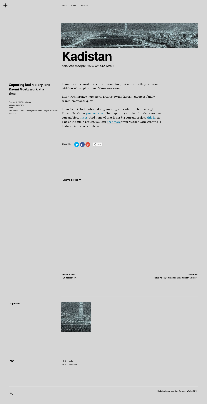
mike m (28, 102)
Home (64, 5)
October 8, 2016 (15, 102)
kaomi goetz (31, 110)
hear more (114, 121)
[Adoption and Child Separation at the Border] (76, 317)
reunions (12, 113)
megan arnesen (50, 110)
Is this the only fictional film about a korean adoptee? (175, 276)
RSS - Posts (67, 360)
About (73, 5)
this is (83, 117)
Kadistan (87, 56)
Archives (84, 5)
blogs (22, 110)
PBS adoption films (69, 276)
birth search (13, 110)
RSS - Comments (69, 364)
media (39, 110)
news (11, 107)
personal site (94, 113)
